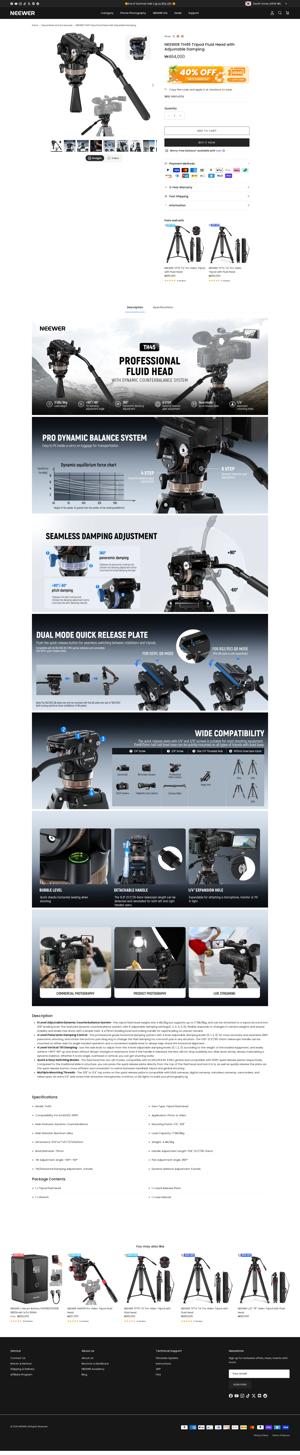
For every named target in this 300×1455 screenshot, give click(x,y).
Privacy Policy (261, 1435)
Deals (178, 13)
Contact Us (17, 1358)
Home (35, 25)
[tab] (95, 158)
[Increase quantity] (181, 115)
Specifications (163, 307)
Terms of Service (281, 1435)
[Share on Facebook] (178, 36)
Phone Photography (133, 13)
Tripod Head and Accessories (57, 25)
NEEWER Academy (93, 1369)
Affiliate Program (21, 1374)
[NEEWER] (22, 13)
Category (107, 13)
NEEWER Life (160, 13)
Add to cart (207, 130)
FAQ (158, 1374)
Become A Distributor (95, 1363)
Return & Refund (20, 1363)
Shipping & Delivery (22, 1369)
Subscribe (240, 1384)
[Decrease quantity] (168, 115)
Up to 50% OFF (163, 3)
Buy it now (207, 142)
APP (158, 1369)
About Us (87, 1358)
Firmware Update (167, 1358)
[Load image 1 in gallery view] (104, 83)
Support (194, 13)
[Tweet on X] (173, 36)
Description (135, 307)
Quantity (170, 108)
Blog (84, 1374)
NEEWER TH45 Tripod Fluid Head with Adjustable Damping (106, 25)
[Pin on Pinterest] (182, 36)
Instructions (163, 1363)
